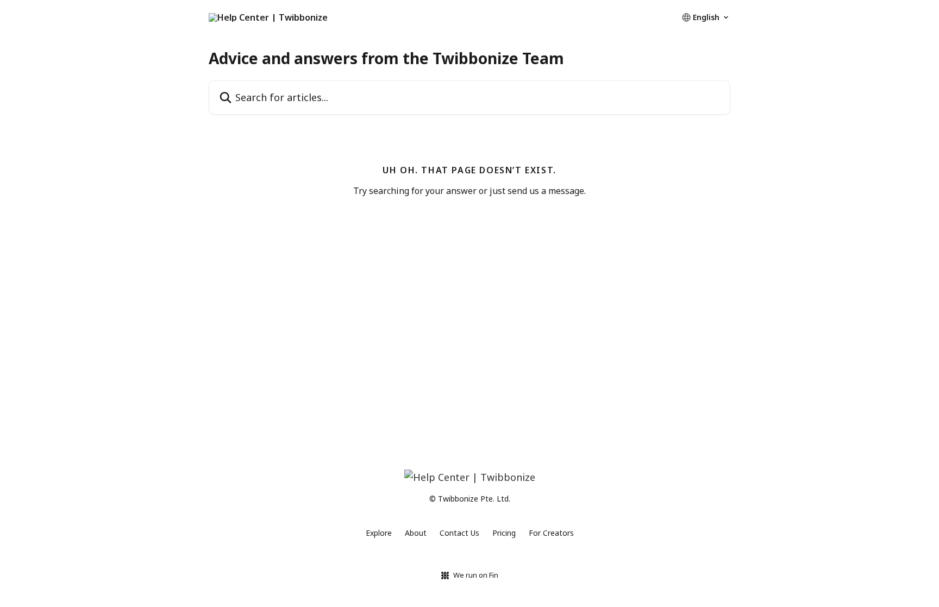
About (416, 533)
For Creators (551, 533)
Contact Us (459, 533)
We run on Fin (475, 575)
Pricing (504, 533)
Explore (379, 533)
